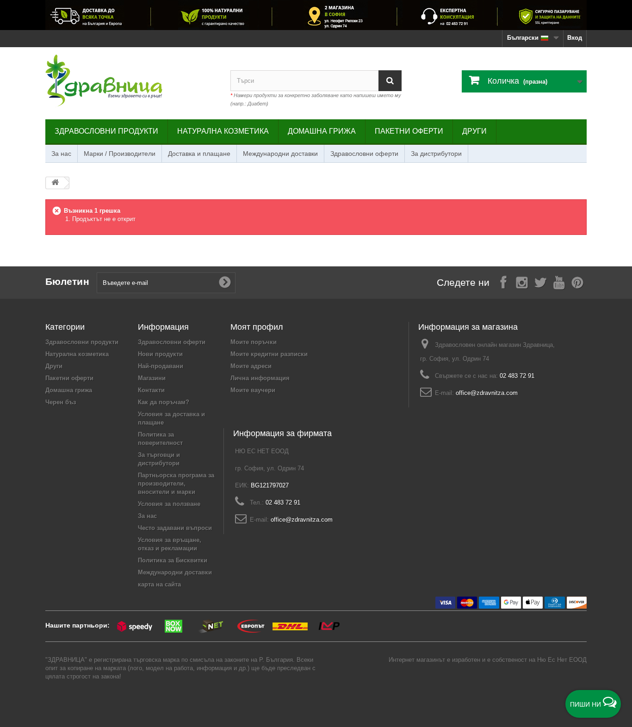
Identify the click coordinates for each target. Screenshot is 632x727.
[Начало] (55, 183)
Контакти (151, 390)
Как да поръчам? (163, 402)
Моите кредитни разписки (269, 354)
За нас (61, 153)
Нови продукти (160, 354)
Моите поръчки (253, 342)
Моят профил (256, 327)
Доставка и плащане (199, 153)
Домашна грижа (322, 131)
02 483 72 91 (517, 375)
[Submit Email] (225, 282)
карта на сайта (159, 584)
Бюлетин (67, 281)
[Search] (390, 80)
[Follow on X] (540, 282)
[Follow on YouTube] (558, 282)
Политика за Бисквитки (172, 560)
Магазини (152, 378)
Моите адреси (251, 366)
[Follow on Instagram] (521, 282)
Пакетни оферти (409, 131)
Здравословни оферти (364, 153)
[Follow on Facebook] (503, 282)
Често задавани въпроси (175, 527)
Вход (574, 37)
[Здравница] (316, 15)
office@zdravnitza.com (487, 392)
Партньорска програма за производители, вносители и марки (176, 483)
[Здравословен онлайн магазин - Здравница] (131, 81)
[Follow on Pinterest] (577, 282)
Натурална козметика (223, 131)
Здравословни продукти (106, 131)
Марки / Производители (119, 153)
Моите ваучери (252, 390)
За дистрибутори (436, 153)
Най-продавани (160, 366)
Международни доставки (280, 153)
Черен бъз (60, 402)
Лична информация (260, 378)
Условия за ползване (169, 503)
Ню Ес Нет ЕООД (562, 659)
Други (474, 131)
